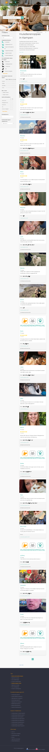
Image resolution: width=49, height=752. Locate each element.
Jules (21, 367)
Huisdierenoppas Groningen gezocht (17, 718)
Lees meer (21, 52)
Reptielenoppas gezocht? (15, 703)
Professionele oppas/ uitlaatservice (6, 120)
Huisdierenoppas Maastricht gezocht (17, 725)
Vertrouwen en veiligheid (15, 733)
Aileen (22, 643)
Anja (21, 495)
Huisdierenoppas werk (42, 4)
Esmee (22, 100)
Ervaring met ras (5, 114)
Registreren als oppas (15, 677)
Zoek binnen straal (5, 35)
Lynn (21, 236)
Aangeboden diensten (6, 40)
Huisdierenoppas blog (15, 735)
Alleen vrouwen (6, 92)
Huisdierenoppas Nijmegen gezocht (17, 722)
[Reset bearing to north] (47, 29)
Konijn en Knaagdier (8, 71)
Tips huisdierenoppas (15, 679)
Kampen (22, 72)
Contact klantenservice (15, 740)
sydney (22, 555)
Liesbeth (23, 585)
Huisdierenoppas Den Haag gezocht (17, 720)
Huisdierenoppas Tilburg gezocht (17, 724)
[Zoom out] (47, 28)
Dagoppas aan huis (8, 44)
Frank (22, 614)
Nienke (22, 268)
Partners (12, 737)
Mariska (22, 135)
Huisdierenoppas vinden (16, 683)
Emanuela (23, 70)
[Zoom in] (47, 26)
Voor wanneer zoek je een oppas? (7, 77)
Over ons (13, 731)
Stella (22, 463)
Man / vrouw (4, 90)
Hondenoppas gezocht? (15, 694)
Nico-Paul (23, 526)
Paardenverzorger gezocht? (16, 707)
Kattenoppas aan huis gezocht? (16, 698)
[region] (24, 15)
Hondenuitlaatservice (9, 55)
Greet (22, 299)
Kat (6, 68)
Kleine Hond (7, 61)
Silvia (21, 171)
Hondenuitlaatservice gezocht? (16, 696)
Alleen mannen (5, 94)
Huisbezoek (7, 42)
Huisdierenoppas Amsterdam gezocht (18, 713)
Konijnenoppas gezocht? (15, 700)
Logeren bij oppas (8, 53)
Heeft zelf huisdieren (6, 97)
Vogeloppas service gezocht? (16, 701)
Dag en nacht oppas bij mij (9, 47)
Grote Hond (8, 66)
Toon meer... (5, 73)
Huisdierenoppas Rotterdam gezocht (17, 715)
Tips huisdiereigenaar (15, 686)
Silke (21, 398)
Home (26, 4)
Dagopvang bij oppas (9, 50)
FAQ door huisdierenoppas (16, 681)
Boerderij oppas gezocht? (15, 705)
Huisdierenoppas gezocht (33, 4)
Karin (21, 331)
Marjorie (22, 207)
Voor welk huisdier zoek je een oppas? (7, 59)
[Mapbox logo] (3, 30)
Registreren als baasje (15, 685)
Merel (22, 427)
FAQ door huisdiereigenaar (16, 688)
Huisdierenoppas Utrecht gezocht (17, 716)
